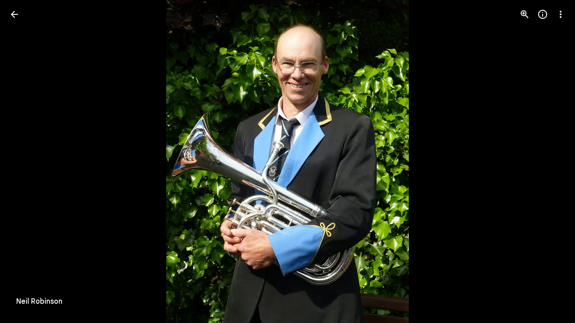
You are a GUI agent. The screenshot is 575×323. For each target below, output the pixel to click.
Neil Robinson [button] (39, 301)
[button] (549, 161)
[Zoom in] (525, 14)
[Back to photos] (14, 14)
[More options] (561, 14)
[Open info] (543, 14)
